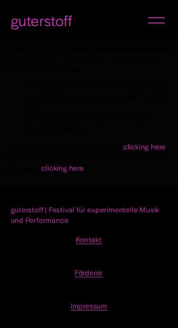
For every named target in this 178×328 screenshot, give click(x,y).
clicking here (144, 146)
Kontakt (89, 239)
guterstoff (42, 20)
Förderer (89, 272)
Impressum (89, 305)
